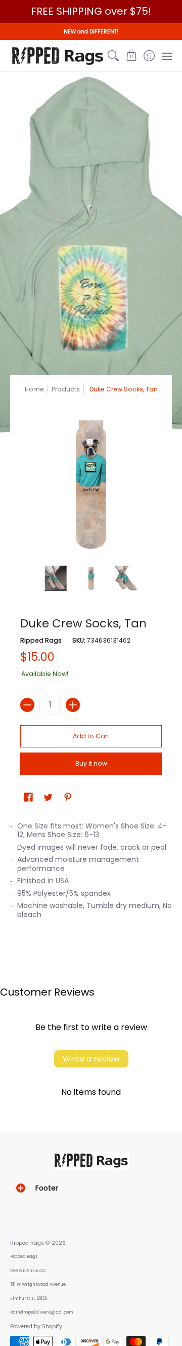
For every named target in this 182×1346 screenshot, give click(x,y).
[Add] (73, 705)
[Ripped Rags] (57, 55)
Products (66, 389)
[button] (131, 55)
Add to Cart (91, 736)
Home (34, 389)
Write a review (91, 1058)
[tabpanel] (91, 873)
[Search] (113, 55)
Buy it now (91, 763)
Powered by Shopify (36, 1326)
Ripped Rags (41, 640)
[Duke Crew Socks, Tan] (55, 578)
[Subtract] (27, 705)
